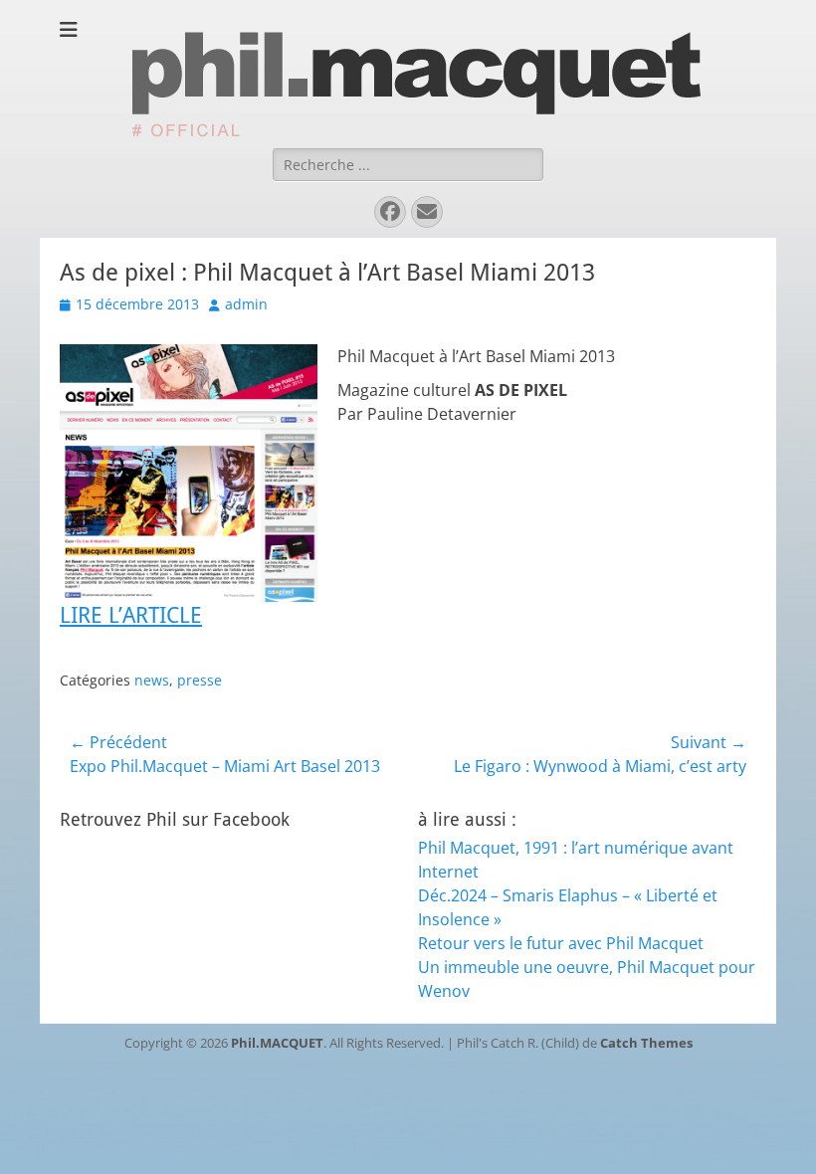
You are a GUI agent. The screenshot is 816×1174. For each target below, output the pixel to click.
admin (246, 303)
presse (199, 680)
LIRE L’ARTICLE (131, 615)
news (151, 680)
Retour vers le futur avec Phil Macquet (561, 943)
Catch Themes (646, 1043)
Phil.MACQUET (277, 1043)
